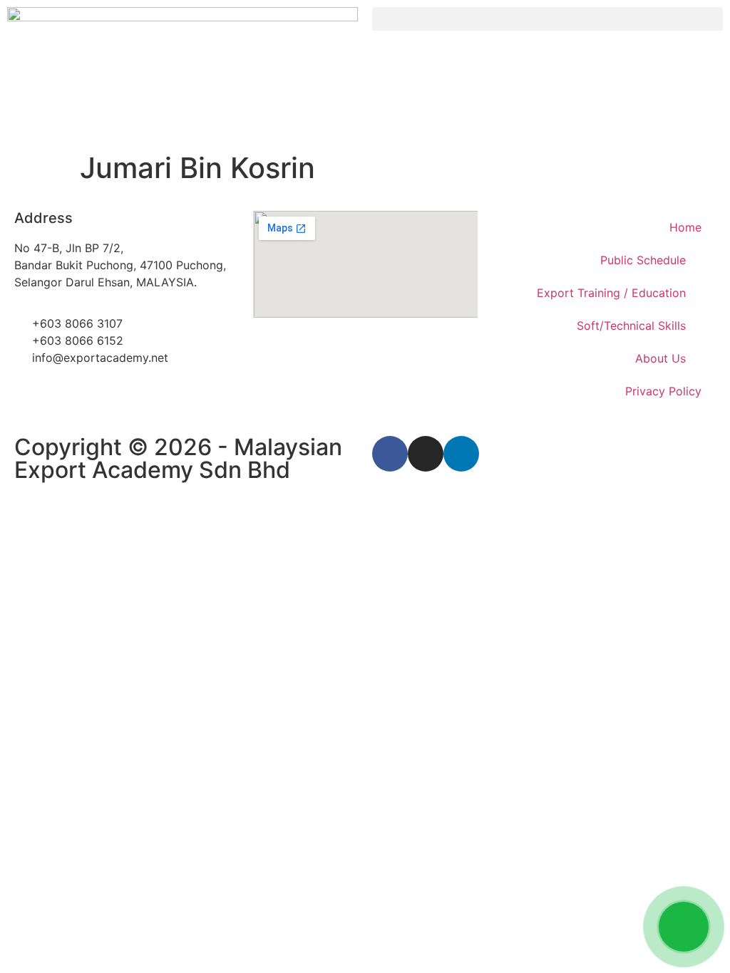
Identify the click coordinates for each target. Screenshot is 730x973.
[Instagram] (425, 454)
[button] (547, 19)
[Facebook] (390, 454)
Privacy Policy (663, 391)
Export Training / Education (611, 293)
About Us (660, 358)
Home (685, 227)
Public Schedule (643, 260)
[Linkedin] (461, 454)
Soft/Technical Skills (631, 325)
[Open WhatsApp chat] (684, 927)
